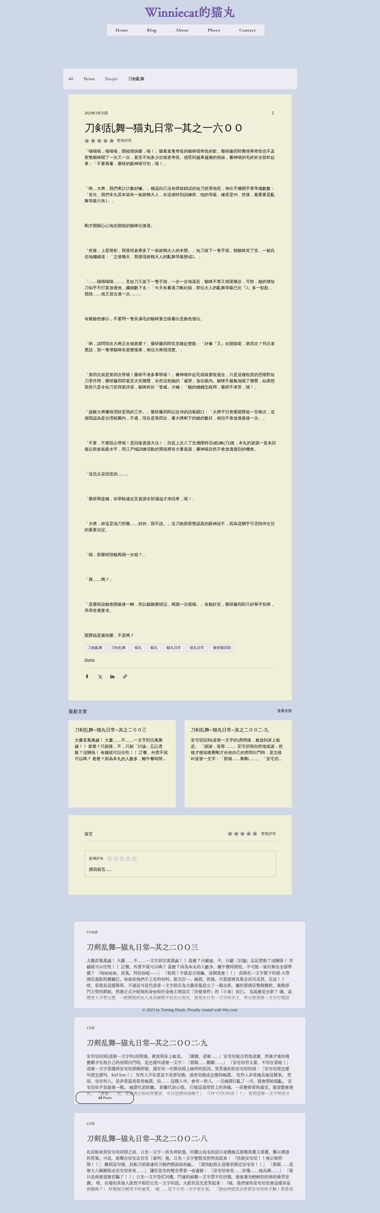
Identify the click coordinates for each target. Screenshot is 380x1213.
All (71, 78)
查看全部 (284, 711)
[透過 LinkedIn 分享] (112, 676)
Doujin (111, 78)
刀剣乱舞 (118, 647)
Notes (89, 78)
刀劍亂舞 (136, 78)
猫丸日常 (197, 647)
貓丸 (154, 647)
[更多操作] (273, 113)
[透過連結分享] (125, 676)
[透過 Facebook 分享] (87, 676)
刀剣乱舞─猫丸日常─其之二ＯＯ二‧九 (230, 730)
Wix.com (229, 1010)
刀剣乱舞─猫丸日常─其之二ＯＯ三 (111, 730)
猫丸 (138, 647)
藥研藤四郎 (222, 647)
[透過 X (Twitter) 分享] (99, 676)
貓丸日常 (173, 647)
